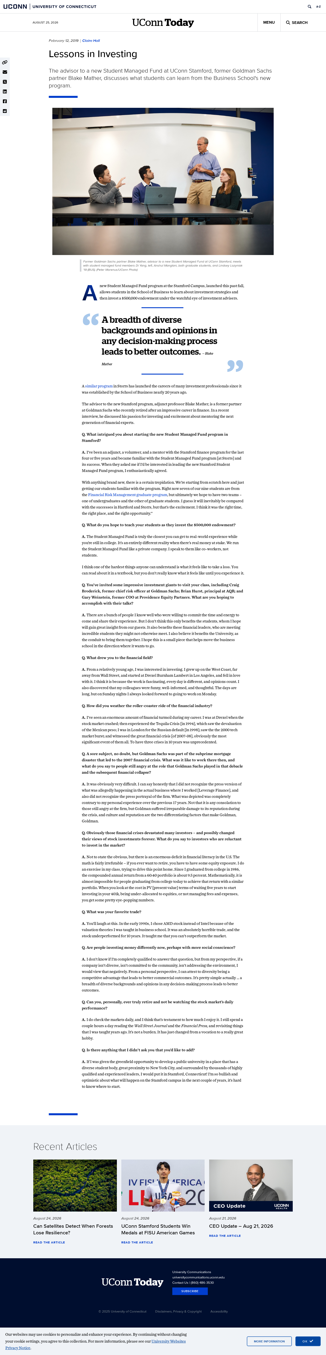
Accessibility (219, 1311)
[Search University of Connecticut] (309, 6)
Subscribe (190, 1291)
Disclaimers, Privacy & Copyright (178, 1311)
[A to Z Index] (318, 6)
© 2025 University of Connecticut (122, 1311)
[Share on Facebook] (5, 101)
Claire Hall (91, 40)
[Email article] (5, 72)
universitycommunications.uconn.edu (198, 1277)
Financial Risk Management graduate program (127, 494)
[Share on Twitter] (5, 82)
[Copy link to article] (5, 62)
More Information (269, 1341)
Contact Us (180, 1282)
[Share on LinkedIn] (5, 92)
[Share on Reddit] (5, 111)
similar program (99, 386)
